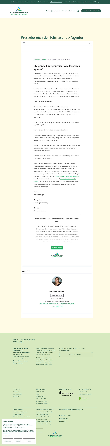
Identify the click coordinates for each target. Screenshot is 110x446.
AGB (37, 394)
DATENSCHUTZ (41, 399)
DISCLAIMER (40, 396)
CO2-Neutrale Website (85, 394)
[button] (108, 2)
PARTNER (16, 396)
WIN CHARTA (83, 391)
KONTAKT (16, 391)
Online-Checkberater (56, 2)
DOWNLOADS (17, 394)
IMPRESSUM (40, 391)
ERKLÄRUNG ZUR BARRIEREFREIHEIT (42, 402)
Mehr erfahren (6, 436)
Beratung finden (91, 11)
